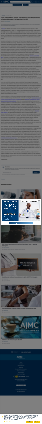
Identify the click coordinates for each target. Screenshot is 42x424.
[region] (21, 419)
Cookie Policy (16, 419)
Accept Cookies (29, 421)
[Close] (40, 415)
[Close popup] (39, 200)
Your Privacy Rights (7, 421)
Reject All (37, 421)
